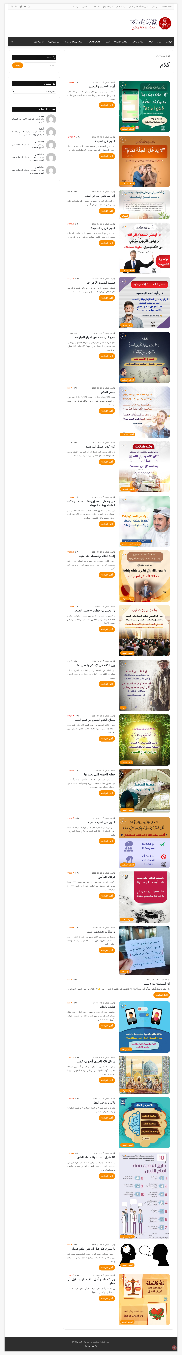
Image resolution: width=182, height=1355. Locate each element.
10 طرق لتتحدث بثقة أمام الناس (96, 1157)
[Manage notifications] (174, 1347)
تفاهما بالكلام (107, 1006)
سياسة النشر (121, 6)
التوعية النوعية (94, 41)
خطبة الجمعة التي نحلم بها (99, 774)
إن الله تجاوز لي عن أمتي (100, 195)
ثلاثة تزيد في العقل (104, 1102)
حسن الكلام (108, 392)
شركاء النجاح (108, 6)
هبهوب (41, 116)
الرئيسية (168, 41)
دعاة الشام (109, 82)
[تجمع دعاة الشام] (150, 23)
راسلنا (75, 6)
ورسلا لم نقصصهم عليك (101, 931)
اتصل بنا (84, 6)
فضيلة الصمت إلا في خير (100, 282)
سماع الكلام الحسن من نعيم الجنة (95, 719)
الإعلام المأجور (106, 877)
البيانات (150, 41)
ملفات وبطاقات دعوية (74, 41)
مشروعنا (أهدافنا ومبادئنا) (139, 6)
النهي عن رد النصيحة (103, 228)
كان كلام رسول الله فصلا (100, 446)
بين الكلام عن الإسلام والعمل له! (96, 665)
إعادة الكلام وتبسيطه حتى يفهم (97, 556)
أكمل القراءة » (107, 105)
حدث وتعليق (39, 41)
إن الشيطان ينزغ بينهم (157, 983)
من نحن (155, 6)
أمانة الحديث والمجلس (101, 86)
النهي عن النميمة (105, 141)
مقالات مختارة (137, 41)
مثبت (159, 41)
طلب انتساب (95, 6)
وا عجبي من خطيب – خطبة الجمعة (94, 610)
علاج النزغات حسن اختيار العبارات (95, 337)
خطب (108, 41)
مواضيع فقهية (53, 41)
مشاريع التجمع (122, 41)
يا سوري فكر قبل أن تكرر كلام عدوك (93, 1248)
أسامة (41, 129)
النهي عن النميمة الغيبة (101, 822)
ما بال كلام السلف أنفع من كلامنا (96, 1061)
